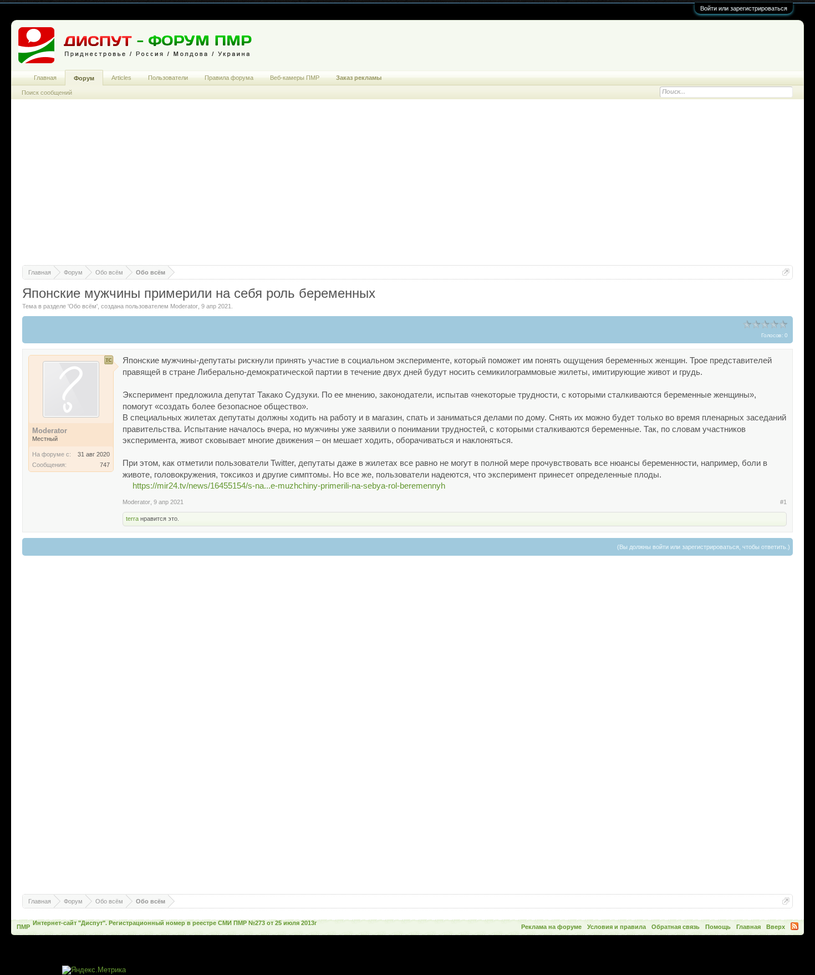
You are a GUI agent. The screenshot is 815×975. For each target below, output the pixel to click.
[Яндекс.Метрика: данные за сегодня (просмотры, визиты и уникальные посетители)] (94, 970)
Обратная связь (675, 926)
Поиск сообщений (47, 92)
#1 (783, 502)
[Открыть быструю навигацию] (785, 272)
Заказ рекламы (358, 77)
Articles (121, 77)
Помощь (718, 926)
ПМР (23, 926)
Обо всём (82, 306)
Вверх (775, 926)
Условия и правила (616, 926)
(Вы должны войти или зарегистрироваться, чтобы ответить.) (703, 547)
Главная (45, 77)
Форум (84, 78)
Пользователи (168, 77)
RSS (794, 926)
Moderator (184, 306)
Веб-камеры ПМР (294, 77)
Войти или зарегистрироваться (743, 8)
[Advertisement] (407, 187)
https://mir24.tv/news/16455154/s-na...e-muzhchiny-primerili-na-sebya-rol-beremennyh (289, 485)
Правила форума (229, 77)
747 (105, 464)
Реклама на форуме (551, 926)
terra (132, 518)
